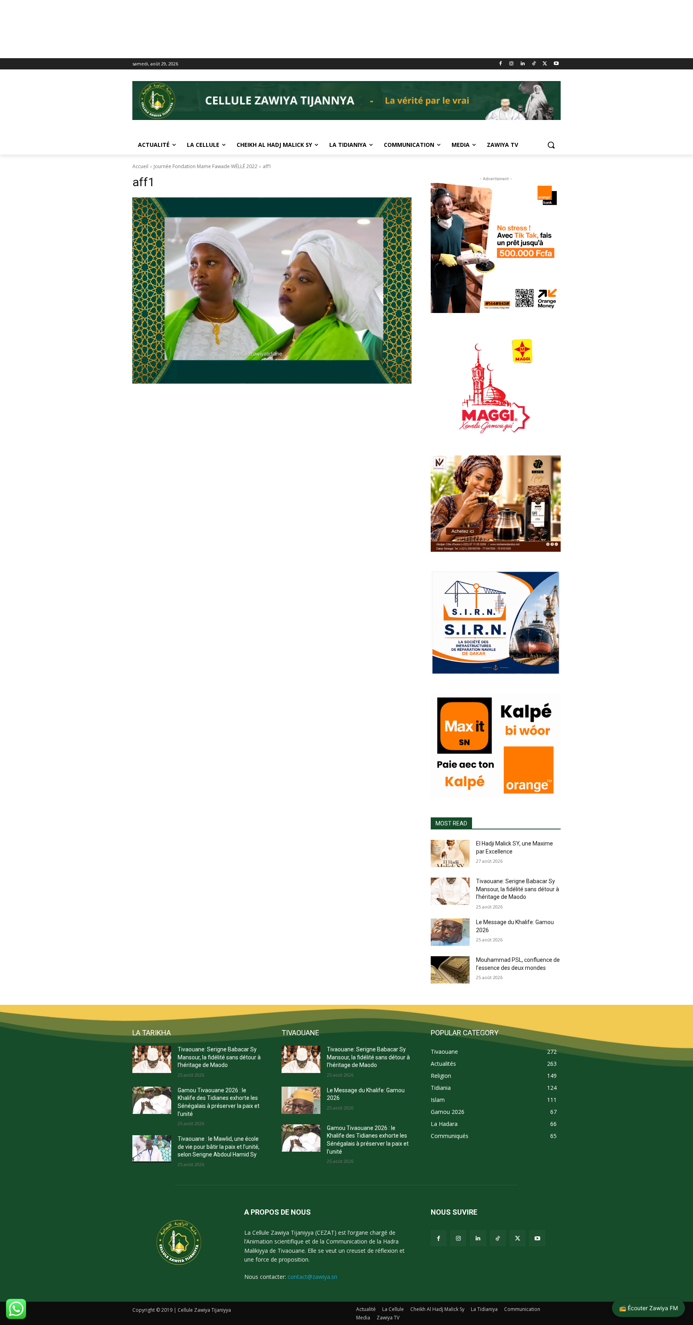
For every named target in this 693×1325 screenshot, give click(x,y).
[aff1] (271, 290)
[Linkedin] (522, 64)
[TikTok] (534, 64)
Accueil (140, 166)
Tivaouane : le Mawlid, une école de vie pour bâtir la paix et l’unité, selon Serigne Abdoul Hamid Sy (218, 1147)
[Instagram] (511, 64)
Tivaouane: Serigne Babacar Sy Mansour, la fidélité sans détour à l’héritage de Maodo (517, 889)
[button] (551, 144)
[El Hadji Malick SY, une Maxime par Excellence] (450, 853)
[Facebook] (500, 64)
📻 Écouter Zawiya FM (648, 1308)
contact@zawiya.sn (312, 1276)
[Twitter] (544, 64)
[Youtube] (556, 64)
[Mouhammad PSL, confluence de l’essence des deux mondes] (450, 970)
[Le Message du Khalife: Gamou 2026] (450, 932)
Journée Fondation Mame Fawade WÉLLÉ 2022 (205, 166)
